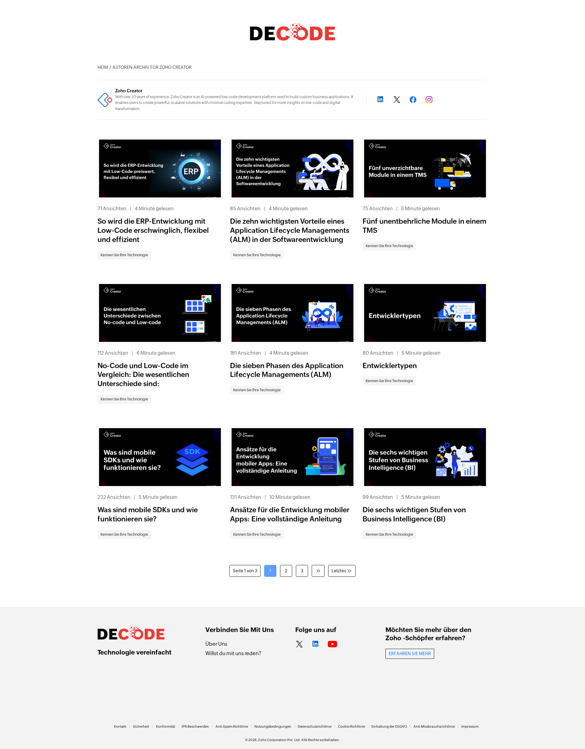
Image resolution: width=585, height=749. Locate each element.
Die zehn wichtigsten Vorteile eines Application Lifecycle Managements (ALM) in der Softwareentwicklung (289, 230)
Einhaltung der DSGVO (389, 726)
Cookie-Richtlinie (351, 726)
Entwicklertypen (390, 366)
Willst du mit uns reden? (233, 653)
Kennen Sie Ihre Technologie (124, 255)
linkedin (315, 644)
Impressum (470, 726)
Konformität (165, 726)
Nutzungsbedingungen (272, 726)
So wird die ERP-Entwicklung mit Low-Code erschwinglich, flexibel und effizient (153, 230)
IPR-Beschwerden (195, 726)
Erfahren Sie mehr (410, 653)
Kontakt (120, 726)
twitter (299, 644)
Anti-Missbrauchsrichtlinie (434, 726)
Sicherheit (141, 726)
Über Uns (216, 644)
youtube (333, 644)
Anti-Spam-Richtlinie (231, 726)
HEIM (103, 67)
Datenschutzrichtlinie (315, 726)
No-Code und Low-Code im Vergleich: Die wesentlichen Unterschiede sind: (143, 375)
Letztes (339, 570)
